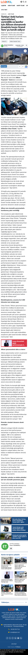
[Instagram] (12, 638)
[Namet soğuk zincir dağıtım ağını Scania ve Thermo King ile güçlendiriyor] (21, 560)
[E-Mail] (11, 548)
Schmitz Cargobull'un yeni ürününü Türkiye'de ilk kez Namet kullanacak (20, 594)
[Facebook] (7, 638)
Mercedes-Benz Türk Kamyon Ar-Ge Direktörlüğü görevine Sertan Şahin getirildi (6, 566)
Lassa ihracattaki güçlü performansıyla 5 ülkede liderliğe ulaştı (7, 581)
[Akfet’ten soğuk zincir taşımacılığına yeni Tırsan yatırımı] (21, 575)
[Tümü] (26, 602)
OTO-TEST (4, 9)
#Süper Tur (4, 41)
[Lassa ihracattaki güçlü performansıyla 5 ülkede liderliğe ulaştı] (7, 575)
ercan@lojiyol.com (15, 632)
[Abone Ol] (26, 66)
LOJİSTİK (3, 5)
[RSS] (21, 638)
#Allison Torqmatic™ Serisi (15, 41)
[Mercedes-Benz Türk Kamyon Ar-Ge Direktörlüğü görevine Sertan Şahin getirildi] (7, 560)
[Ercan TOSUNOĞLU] (4, 546)
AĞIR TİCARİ (11, 5)
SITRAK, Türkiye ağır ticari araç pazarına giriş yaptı (7, 594)
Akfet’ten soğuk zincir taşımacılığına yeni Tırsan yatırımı (20, 581)
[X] (10, 638)
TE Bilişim (17, 647)
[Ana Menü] (25, 2)
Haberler (3, 14)
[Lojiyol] (6, 1)
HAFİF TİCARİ (20, 5)
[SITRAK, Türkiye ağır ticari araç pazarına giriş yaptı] (7, 588)
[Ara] (23, 2)
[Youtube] (18, 638)
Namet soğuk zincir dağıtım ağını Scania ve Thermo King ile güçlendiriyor (20, 566)
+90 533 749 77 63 (15, 629)
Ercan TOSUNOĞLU (15, 545)
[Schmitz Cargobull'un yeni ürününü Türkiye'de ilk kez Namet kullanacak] (21, 588)
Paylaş (4, 66)
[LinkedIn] (15, 638)
